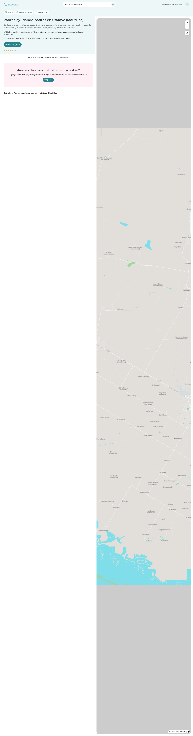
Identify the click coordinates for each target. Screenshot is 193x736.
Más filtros (43, 12)
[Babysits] (11, 4)
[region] (143, 376)
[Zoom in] (187, 22)
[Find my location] (187, 33)
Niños (10, 12)
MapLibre (172, 732)
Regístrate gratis (12, 44)
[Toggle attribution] (188, 731)
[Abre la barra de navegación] (187, 4)
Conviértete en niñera (172, 4)
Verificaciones (25, 12)
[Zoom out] (187, 27)
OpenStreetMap (182, 732)
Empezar (48, 80)
